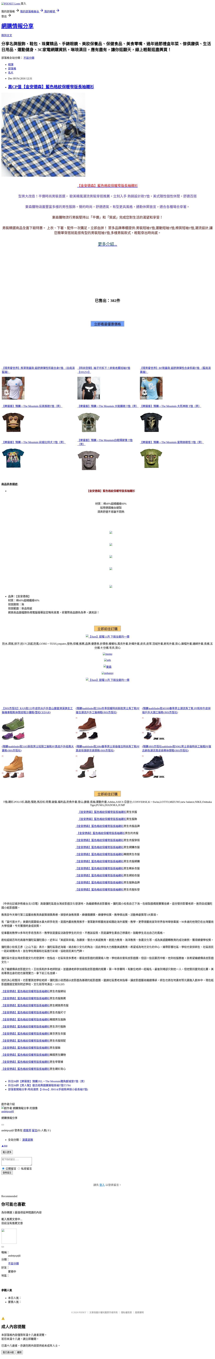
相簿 (10, 64)
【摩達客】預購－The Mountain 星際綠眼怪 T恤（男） (172, 442)
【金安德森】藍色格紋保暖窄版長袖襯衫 (102, 812)
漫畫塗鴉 (27, 1139)
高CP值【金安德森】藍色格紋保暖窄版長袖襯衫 (51, 87)
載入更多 (7, 1152)
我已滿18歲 (8, 1352)
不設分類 (29, 57)
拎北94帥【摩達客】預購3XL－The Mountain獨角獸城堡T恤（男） (47, 1081)
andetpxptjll (7, 1111)
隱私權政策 (126, 1312)
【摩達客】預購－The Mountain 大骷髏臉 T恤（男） (108, 406)
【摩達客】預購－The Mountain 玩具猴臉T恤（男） (32, 406)
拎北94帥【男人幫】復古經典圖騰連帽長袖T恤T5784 (39, 1085)
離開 (19, 1352)
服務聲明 (139, 1312)
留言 (34, 1130)
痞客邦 (27, 1130)
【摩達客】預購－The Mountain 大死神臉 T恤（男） (170, 406)
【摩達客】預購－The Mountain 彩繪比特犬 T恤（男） (34, 442)
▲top (4, 1145)
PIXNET (82, 1312)
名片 (10, 72)
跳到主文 (6, 35)
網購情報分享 (17, 26)
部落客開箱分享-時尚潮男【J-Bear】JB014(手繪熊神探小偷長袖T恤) (48, 1089)
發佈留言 (7, 1172)
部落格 (12, 68)
